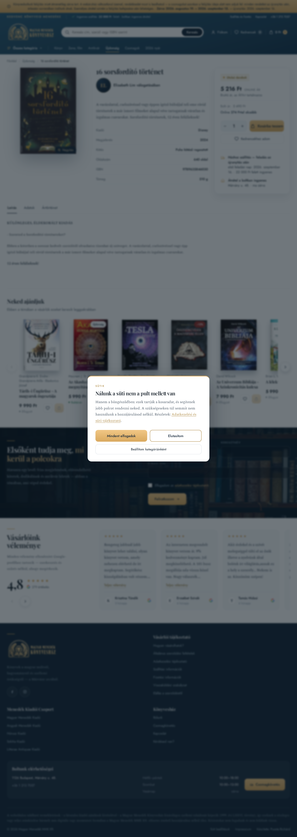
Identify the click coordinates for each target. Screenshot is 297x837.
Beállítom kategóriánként (148, 449)
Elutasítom (176, 435)
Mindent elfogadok (121, 435)
